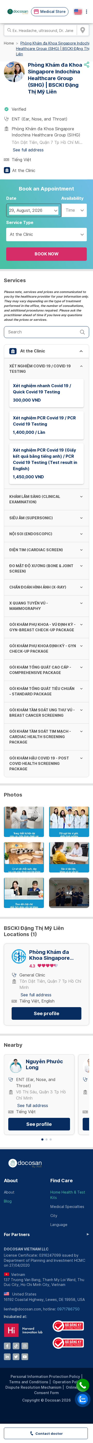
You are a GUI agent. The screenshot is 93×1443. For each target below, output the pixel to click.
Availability (72, 198)
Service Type (19, 222)
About (11, 1180)
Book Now (47, 254)
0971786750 (68, 1309)
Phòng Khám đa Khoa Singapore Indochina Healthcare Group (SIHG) (51, 955)
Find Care (61, 1180)
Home (9, 43)
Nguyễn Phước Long (44, 1064)
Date (11, 198)
